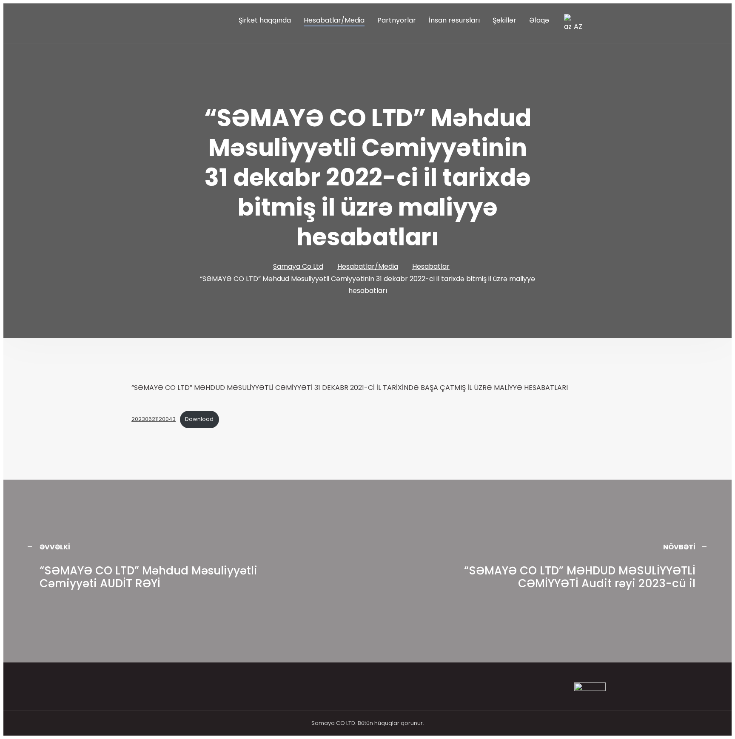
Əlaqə (539, 20)
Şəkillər (504, 20)
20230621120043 (153, 419)
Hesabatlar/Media (334, 20)
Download (199, 419)
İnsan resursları (454, 20)
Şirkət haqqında (265, 20)
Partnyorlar (396, 20)
